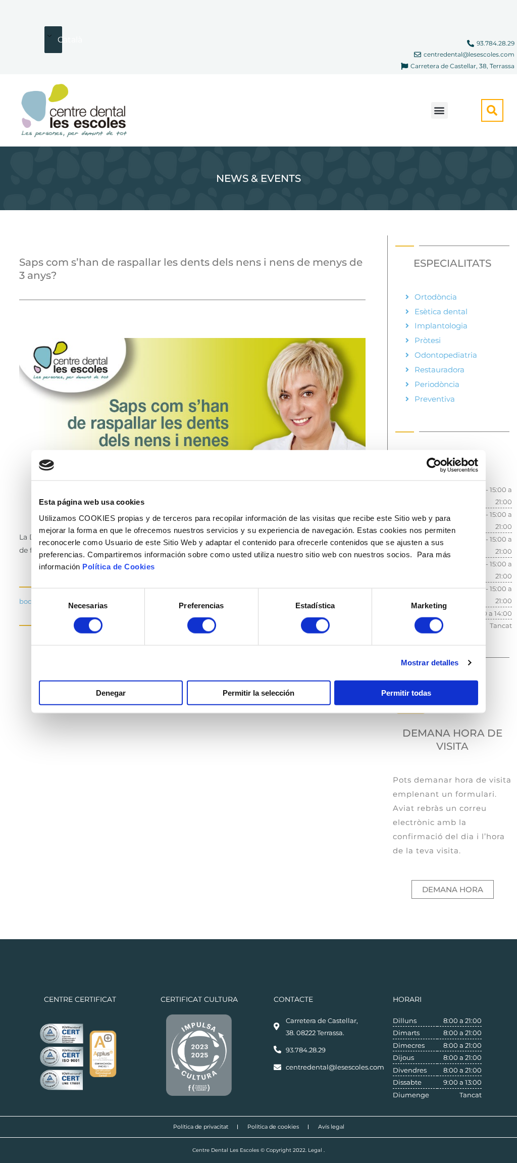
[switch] (201, 625)
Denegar (111, 692)
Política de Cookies (118, 566)
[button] (439, 110)
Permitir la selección (258, 692)
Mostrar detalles (430, 662)
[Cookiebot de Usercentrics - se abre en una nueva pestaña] (434, 465)
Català (61, 39)
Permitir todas (406, 692)
